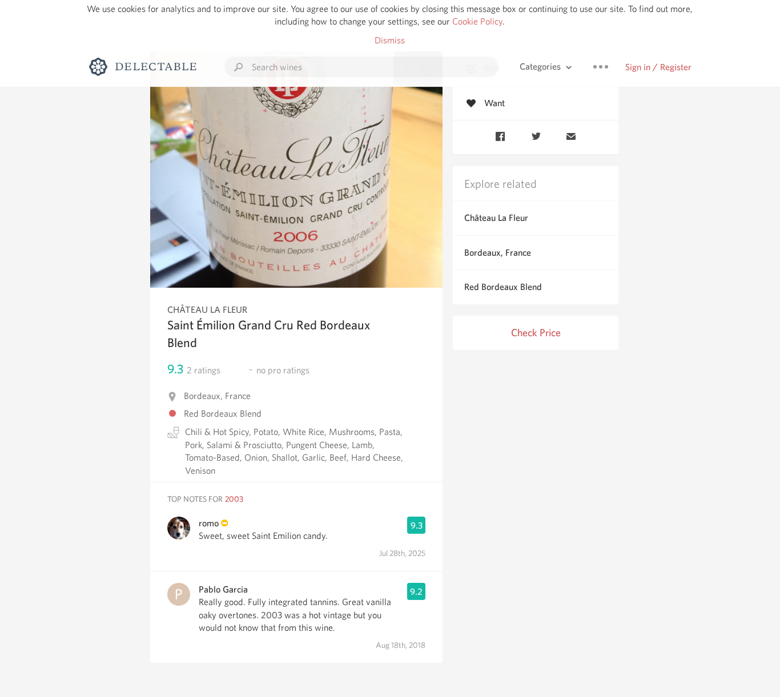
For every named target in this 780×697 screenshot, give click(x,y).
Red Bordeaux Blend (503, 286)
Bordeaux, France (497, 252)
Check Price (536, 333)
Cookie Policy (477, 21)
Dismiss (390, 40)
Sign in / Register (658, 67)
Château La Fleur (496, 217)
